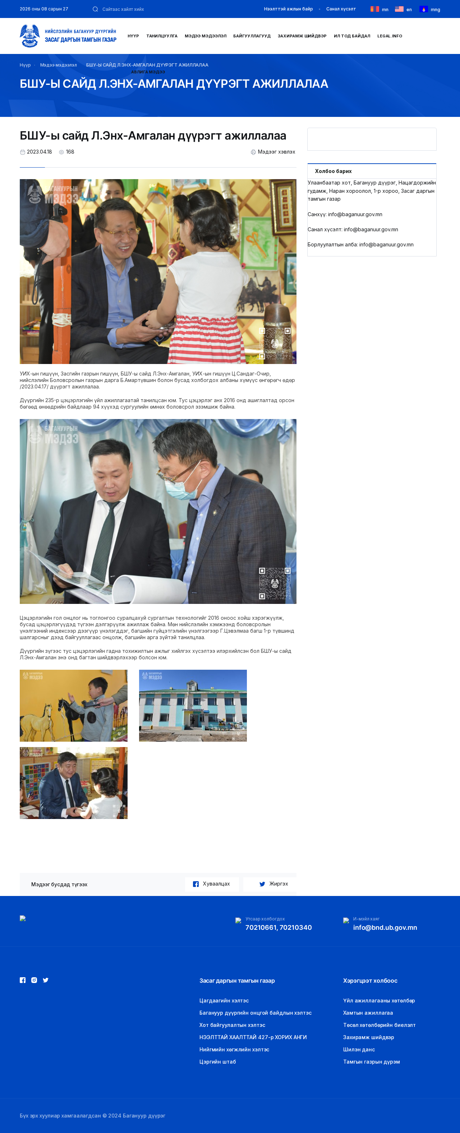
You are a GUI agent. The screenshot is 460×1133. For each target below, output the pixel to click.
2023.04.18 (39, 152)
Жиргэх (279, 884)
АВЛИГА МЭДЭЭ (148, 71)
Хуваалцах (216, 884)
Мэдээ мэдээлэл (205, 35)
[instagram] (46, 980)
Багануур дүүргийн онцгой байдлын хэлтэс (255, 1013)
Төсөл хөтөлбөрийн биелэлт (379, 1025)
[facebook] (23, 980)
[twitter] (34, 980)
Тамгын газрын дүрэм (371, 1062)
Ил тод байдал (352, 35)
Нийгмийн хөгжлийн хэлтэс (234, 1049)
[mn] (376, 8)
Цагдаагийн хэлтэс (224, 1000)
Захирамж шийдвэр (302, 35)
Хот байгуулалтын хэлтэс (232, 1025)
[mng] (425, 8)
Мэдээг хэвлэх (276, 152)
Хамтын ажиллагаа (368, 1013)
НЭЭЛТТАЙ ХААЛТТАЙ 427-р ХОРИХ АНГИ (253, 1037)
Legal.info (389, 35)
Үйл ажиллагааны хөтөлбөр (379, 1000)
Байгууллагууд (252, 35)
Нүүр (133, 35)
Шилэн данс (359, 1049)
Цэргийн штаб (217, 1062)
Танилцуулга (162, 35)
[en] (400, 8)
